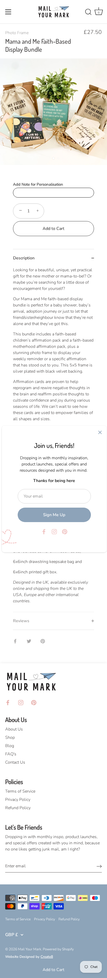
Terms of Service (20, 791)
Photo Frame (17, 33)
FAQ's (10, 754)
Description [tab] (24, 258)
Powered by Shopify (58, 949)
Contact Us (15, 762)
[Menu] (8, 12)
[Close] (100, 432)
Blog (9, 746)
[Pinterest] (64, 531)
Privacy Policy (17, 799)
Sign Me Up (54, 515)
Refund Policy (18, 808)
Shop (10, 737)
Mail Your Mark (29, 949)
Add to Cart (53, 970)
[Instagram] (54, 531)
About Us (14, 729)
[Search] (88, 12)
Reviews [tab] (21, 621)
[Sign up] (99, 866)
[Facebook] (43, 531)
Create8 (47, 956)
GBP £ (11, 934)
